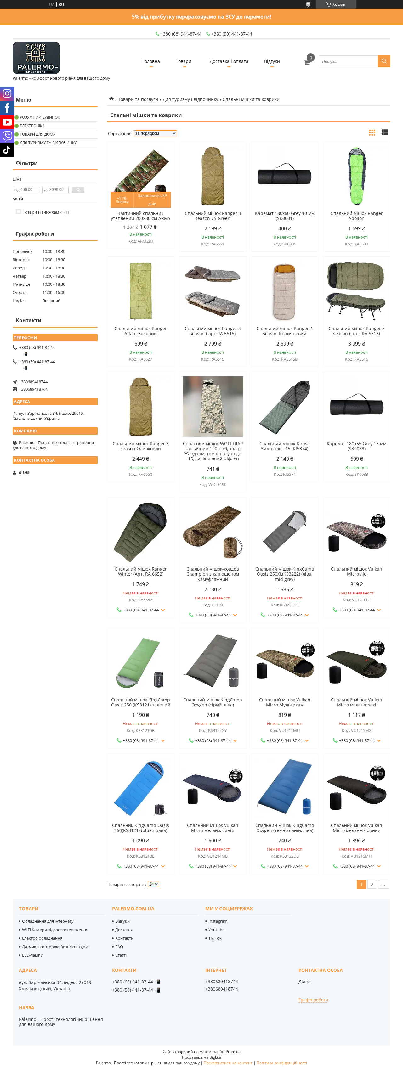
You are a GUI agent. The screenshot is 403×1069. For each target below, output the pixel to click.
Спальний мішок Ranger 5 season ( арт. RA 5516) (357, 331)
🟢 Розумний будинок (37, 117)
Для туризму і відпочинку (190, 99)
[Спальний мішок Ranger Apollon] (356, 176)
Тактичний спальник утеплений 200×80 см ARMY (141, 216)
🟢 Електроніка (29, 125)
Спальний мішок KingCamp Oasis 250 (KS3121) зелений (140, 702)
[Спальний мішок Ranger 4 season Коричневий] (284, 291)
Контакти (124, 938)
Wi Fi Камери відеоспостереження (55, 929)
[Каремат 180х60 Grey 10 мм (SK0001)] (284, 176)
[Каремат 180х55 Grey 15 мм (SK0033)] (356, 406)
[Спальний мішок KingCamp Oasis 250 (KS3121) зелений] (141, 662)
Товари (183, 61)
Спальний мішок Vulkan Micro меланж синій (212, 828)
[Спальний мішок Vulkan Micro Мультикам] (284, 662)
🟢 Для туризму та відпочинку (45, 142)
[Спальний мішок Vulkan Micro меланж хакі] (356, 662)
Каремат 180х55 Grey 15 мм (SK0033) (356, 446)
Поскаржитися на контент (228, 1063)
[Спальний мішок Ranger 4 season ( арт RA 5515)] (213, 291)
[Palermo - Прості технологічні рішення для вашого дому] (36, 58)
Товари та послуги (138, 99)
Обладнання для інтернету (48, 921)
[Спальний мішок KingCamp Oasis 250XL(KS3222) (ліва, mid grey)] (284, 531)
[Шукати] (384, 61)
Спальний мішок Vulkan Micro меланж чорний (356, 828)
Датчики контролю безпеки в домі (55, 946)
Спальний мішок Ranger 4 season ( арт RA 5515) (213, 331)
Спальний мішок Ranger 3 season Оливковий (141, 446)
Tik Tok (215, 938)
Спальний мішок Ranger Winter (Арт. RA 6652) (141, 571)
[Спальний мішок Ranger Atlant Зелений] (141, 291)
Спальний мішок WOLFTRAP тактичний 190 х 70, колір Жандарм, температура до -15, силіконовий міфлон (213, 451)
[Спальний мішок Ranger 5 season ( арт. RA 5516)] (356, 291)
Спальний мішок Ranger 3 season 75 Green (213, 216)
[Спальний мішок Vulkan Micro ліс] (356, 531)
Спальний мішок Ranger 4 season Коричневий (285, 331)
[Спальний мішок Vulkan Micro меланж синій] (213, 788)
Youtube (216, 929)
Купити (162, 157)
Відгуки (272, 61)
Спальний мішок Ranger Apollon (357, 216)
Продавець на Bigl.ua (201, 1057)
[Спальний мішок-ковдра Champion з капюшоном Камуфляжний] (213, 531)
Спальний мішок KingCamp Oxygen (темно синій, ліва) (284, 828)
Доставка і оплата (229, 61)
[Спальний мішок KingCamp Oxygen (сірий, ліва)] (213, 662)
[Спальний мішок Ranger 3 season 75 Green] (213, 176)
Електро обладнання (42, 938)
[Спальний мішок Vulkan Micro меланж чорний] (356, 788)
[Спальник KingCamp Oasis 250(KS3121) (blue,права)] (141, 788)
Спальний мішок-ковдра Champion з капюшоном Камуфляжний (212, 574)
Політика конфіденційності (282, 1063)
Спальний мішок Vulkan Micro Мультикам (284, 702)
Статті (121, 955)
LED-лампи (32, 955)
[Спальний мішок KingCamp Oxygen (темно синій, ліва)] (284, 788)
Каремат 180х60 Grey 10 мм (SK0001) (285, 216)
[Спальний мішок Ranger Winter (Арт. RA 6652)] (141, 531)
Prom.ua (233, 1051)
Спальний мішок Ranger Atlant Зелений (141, 331)
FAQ (119, 946)
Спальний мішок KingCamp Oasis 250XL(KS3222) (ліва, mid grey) (284, 574)
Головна (151, 61)
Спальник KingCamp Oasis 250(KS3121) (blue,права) (140, 828)
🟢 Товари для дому (34, 134)
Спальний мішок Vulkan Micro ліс (356, 571)
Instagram (218, 921)
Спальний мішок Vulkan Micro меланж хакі (356, 702)
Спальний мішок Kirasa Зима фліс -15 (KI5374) (284, 446)
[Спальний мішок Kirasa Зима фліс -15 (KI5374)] (284, 406)
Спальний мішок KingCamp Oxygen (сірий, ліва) (212, 702)
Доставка (124, 929)
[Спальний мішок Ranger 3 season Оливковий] (141, 406)
